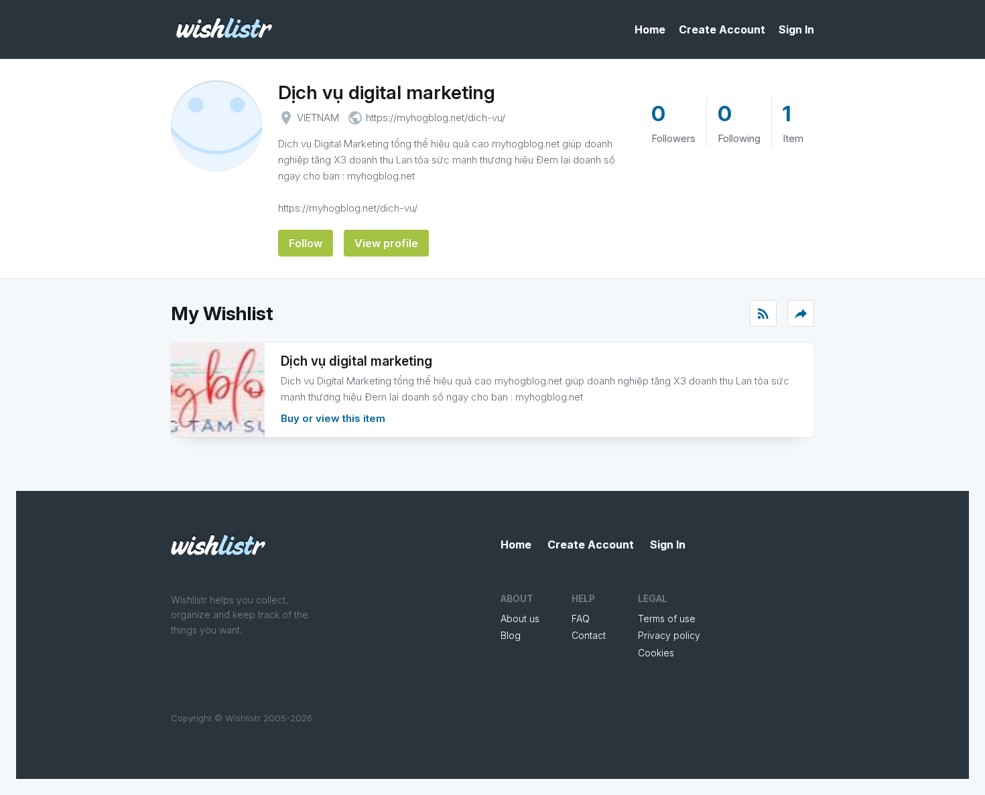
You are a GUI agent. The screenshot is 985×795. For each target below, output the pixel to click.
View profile (386, 243)
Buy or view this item (333, 418)
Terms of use (667, 618)
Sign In (796, 29)
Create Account (722, 29)
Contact (589, 635)
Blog (511, 635)
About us (520, 618)
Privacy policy (669, 635)
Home (650, 29)
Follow (305, 243)
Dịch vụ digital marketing (386, 92)
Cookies (656, 652)
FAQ (581, 618)
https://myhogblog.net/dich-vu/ (435, 117)
